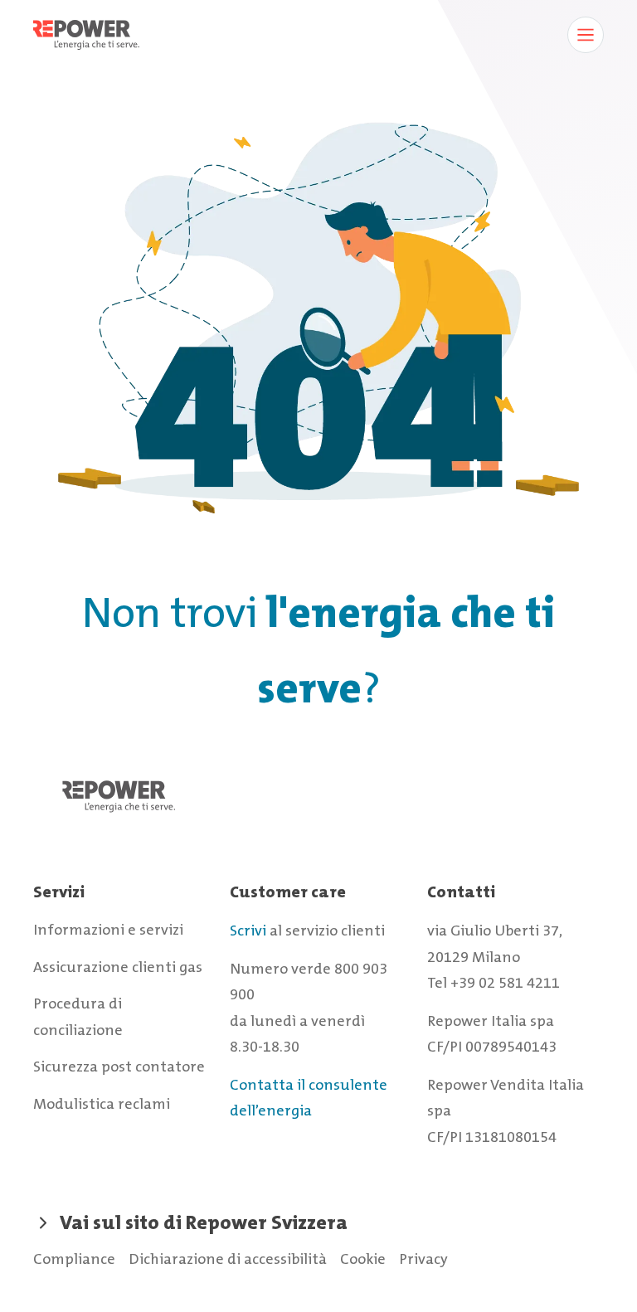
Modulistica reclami (101, 1104)
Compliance (74, 1259)
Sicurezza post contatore (119, 1066)
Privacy (423, 1259)
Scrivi (248, 930)
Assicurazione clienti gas (117, 967)
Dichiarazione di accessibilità (228, 1259)
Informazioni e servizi (108, 930)
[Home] (318, 813)
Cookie (363, 1259)
